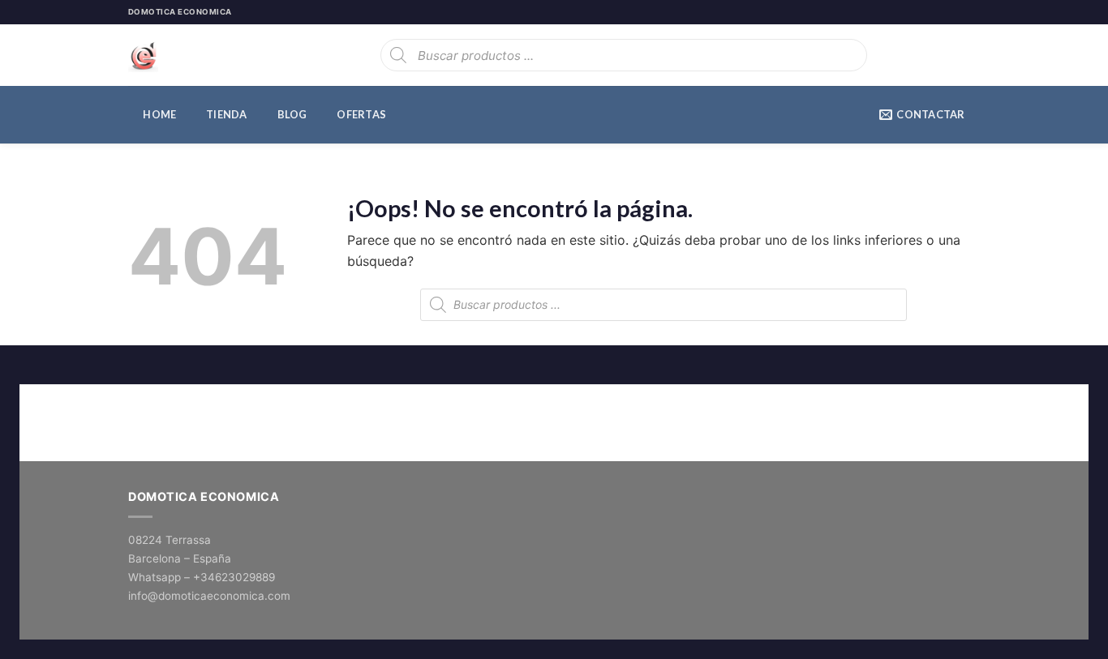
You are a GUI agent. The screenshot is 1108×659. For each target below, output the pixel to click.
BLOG (292, 114)
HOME (159, 114)
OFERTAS (361, 114)
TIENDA (226, 114)
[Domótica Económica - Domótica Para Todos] (209, 55)
